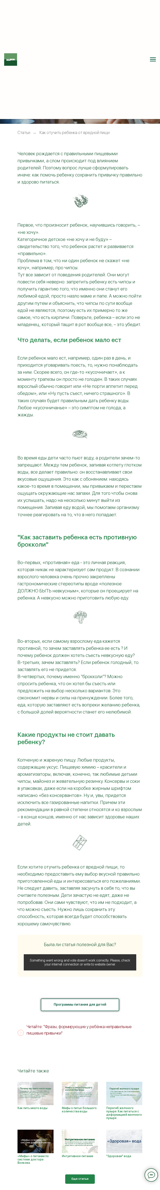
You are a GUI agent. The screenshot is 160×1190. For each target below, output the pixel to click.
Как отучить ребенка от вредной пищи (74, 132)
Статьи (24, 132)
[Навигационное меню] (153, 59)
